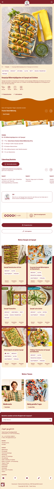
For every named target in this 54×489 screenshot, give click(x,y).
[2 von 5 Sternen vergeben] (8, 215)
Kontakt (4, 444)
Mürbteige (4, 454)
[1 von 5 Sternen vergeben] (5, 215)
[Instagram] (3, 478)
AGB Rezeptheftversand (36, 484)
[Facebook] (50, 478)
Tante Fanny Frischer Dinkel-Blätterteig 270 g (20, 140)
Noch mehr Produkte (7, 469)
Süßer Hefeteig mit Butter (8, 459)
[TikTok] (38, 478)
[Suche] (51, 2)
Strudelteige (5, 458)
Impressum (14, 484)
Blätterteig (5, 71)
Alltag (26, 71)
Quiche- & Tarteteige (7, 456)
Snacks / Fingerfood (40, 71)
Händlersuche (5, 442)
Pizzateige (4, 451)
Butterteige (4, 466)
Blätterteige (5, 449)
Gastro (3, 471)
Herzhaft (13, 71)
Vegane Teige (5, 463)
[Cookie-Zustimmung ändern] (2, 484)
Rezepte (7, 66)
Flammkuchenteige (7, 453)
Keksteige (4, 468)
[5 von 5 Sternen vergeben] (15, 215)
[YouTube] (27, 478)
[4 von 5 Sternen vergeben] (13, 215)
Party (31, 71)
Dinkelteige (5, 464)
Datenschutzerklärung (23, 484)
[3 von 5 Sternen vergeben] (10, 215)
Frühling (4, 73)
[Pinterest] (15, 478)
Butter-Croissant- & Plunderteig (10, 461)
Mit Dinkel (20, 71)
